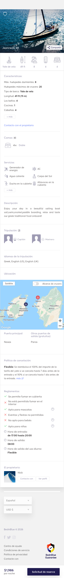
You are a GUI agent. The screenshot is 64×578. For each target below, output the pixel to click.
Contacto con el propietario (19, 125)
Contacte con (26, 478)
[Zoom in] (60, 320)
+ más (10, 116)
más (18, 378)
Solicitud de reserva (43, 571)
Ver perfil (43, 478)
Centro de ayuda (13, 546)
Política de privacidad (15, 554)
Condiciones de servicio (17, 550)
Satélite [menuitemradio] (9, 283)
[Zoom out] (60, 326)
